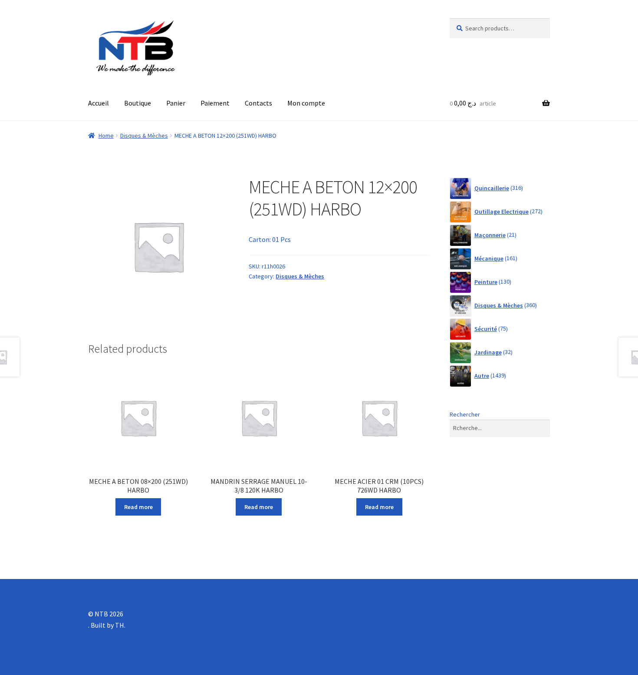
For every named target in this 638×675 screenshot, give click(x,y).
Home (106, 135)
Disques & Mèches (144, 135)
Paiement (215, 103)
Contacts (258, 103)
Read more (138, 507)
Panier (175, 103)
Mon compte (306, 103)
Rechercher (465, 414)
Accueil (98, 103)
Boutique (137, 103)
